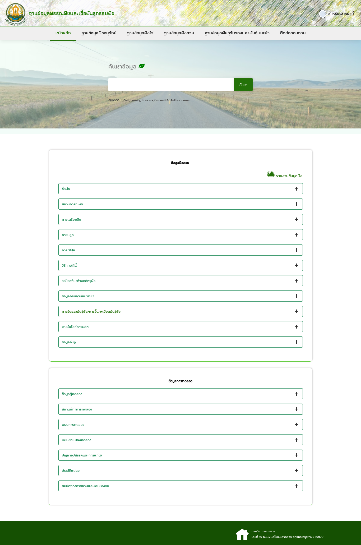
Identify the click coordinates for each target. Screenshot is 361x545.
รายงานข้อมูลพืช (288, 175)
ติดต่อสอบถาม (293, 33)
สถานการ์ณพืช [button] (72, 204)
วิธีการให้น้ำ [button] (70, 265)
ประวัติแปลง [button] (71, 470)
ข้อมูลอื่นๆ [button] (69, 342)
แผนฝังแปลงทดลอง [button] (76, 439)
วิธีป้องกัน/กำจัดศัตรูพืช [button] (78, 280)
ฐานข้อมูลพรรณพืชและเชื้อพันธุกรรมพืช (71, 13)
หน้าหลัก (63, 33)
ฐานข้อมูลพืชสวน (179, 33)
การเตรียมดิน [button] (71, 219)
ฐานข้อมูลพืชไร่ (140, 33)
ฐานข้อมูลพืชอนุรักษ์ (99, 33)
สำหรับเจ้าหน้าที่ (340, 13)
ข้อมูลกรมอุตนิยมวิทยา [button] (78, 296)
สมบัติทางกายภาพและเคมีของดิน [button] (85, 485)
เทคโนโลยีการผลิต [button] (75, 326)
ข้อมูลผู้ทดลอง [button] (72, 393)
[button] (180, 311)
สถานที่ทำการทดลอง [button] (77, 409)
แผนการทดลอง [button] (73, 424)
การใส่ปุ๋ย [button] (68, 250)
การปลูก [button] (68, 234)
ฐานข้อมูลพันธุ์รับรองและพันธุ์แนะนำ (237, 33)
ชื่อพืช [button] (66, 188)
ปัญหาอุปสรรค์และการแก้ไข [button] (82, 455)
